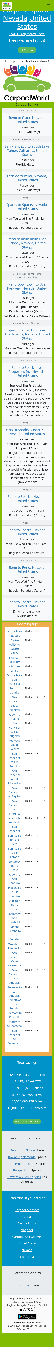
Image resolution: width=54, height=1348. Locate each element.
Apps (38, 1301)
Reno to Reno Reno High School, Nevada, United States (27, 243)
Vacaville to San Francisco (14, 679)
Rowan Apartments (22, 1157)
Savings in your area (27, 1121)
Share (16, 1301)
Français (21, 1305)
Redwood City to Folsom (15, 745)
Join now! (27, 50)
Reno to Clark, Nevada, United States (27, 119)
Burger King (21, 1170)
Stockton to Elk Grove (14, 905)
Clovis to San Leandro (14, 879)
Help (12, 1298)
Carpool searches (27, 1210)
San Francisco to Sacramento (14, 1039)
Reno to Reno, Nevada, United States (27, 569)
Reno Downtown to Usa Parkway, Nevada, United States (27, 288)
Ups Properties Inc (21, 1163)
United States (34, 22)
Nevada (15, 18)
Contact (38, 1298)
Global (27, 1216)
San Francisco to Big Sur (14, 792)
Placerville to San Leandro (14, 892)
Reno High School (23, 1150)
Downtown (23, 1285)
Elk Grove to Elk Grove (14, 866)
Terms (20, 1298)
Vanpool (27, 1230)
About (29, 1298)
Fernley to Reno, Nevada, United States (27, 178)
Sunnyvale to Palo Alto (14, 840)
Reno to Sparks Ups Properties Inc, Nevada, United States (27, 371)
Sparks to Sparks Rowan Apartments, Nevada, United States (27, 334)
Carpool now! (27, 1223)
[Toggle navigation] (48, 5)
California (27, 1256)
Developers (27, 1301)
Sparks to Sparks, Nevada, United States (27, 206)
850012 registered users (27, 34)
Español (42, 1305)
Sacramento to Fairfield (14, 918)
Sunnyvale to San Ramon (14, 853)
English (11, 1305)
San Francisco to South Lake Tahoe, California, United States (27, 150)
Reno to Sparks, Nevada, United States (27, 498)
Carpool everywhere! (27, 1236)
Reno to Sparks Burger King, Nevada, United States (27, 431)
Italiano (32, 1305)
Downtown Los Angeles (24, 1177)
